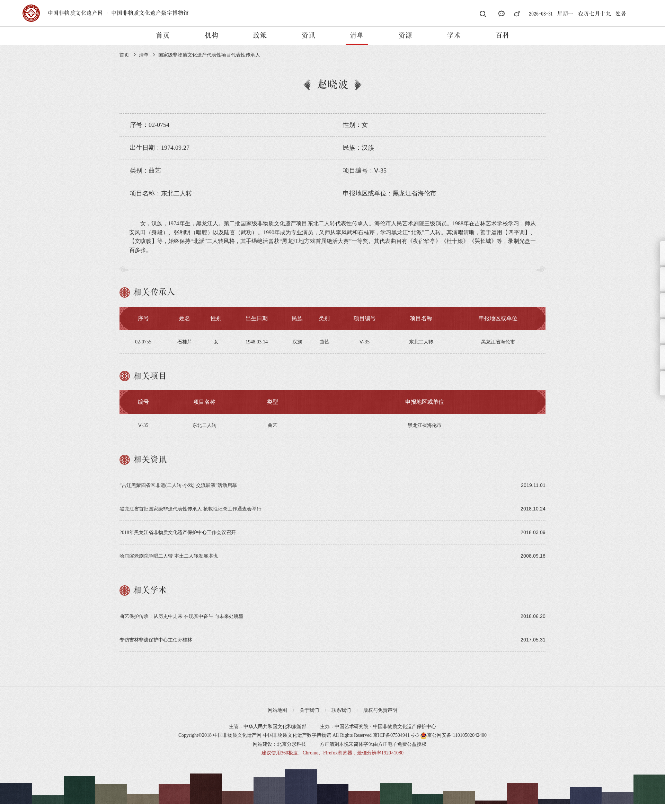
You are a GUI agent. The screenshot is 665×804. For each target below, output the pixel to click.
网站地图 (277, 710)
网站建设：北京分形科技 (279, 744)
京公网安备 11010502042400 (457, 735)
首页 (163, 36)
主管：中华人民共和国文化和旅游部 (268, 726)
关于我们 (309, 710)
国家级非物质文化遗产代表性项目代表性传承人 (209, 55)
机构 (211, 36)
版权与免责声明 (380, 710)
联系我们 (341, 710)
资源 (405, 36)
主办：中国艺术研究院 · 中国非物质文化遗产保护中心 (378, 726)
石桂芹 (184, 341)
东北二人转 (204, 425)
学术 (454, 36)
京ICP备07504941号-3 (396, 735)
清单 (357, 36)
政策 (260, 36)
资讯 (308, 36)
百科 (502, 36)
